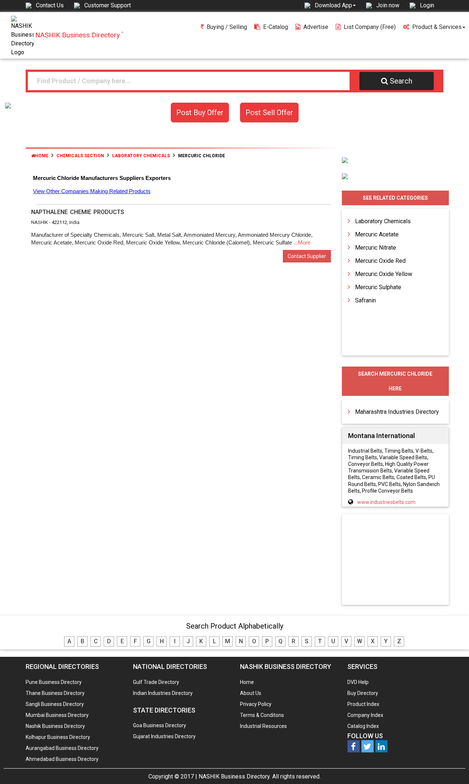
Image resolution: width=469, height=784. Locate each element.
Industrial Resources (263, 726)
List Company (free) (370, 26)
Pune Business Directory (54, 682)
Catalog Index (363, 726)
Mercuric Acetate (377, 234)
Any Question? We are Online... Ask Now (452, 766)
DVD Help (358, 682)
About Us (250, 693)
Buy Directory (362, 693)
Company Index (365, 715)
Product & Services (437, 26)
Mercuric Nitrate (375, 247)
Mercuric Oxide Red (380, 260)
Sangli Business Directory (55, 704)
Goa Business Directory (159, 725)
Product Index (363, 704)
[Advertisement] (395, 560)
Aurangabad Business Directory (62, 748)
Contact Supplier (307, 256)
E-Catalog (275, 26)
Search (401, 81)
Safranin (365, 300)
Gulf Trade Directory (156, 682)
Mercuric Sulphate (378, 287)
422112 (59, 222)
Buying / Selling (227, 26)
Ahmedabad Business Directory (62, 759)
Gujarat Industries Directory (164, 736)
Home (41, 155)
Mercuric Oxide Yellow (383, 273)
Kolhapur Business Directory (58, 737)
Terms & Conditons (262, 715)
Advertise (315, 26)
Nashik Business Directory (55, 726)
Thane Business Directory (55, 693)
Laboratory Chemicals (383, 221)
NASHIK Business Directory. (235, 776)
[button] (335, 5)
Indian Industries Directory (163, 693)
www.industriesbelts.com (386, 502)
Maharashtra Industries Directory (397, 411)
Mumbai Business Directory (57, 715)
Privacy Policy (256, 704)
